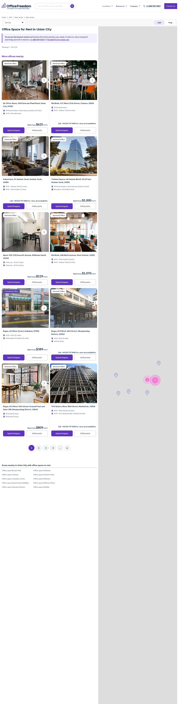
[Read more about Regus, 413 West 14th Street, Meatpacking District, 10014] (73, 347)
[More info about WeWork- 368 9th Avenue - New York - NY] (73, 250)
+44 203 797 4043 (69, 123)
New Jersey (19, 17)
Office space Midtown (41, 479)
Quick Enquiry (13, 130)
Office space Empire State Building (15, 483)
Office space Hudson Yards (43, 475)
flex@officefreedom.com (58, 40)
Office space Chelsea (10, 475)
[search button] (72, 6)
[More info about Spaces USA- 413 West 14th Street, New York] (73, 326)
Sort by (8, 22)
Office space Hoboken (42, 470)
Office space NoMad (41, 487)
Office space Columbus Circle (13, 479)
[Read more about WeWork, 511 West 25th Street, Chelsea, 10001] (73, 118)
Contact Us (170, 6)
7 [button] (147, 379)
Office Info (37, 130)
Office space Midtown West (44, 483)
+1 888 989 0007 (153, 6)
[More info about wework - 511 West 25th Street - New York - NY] (73, 98)
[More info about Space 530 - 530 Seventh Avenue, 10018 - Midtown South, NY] (25, 250)
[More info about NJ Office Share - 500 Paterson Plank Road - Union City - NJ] (25, 98)
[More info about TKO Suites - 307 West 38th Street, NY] (73, 401)
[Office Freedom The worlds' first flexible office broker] (16, 6)
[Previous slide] (6, 80)
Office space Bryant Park (11, 470)
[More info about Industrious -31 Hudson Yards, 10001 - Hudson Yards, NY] (25, 174)
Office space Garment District (13, 487)
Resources (120, 6)
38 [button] (155, 380)
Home (4, 17)
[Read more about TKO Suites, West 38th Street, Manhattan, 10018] (73, 421)
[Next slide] (44, 80)
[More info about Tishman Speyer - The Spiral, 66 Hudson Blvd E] (73, 174)
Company (134, 6)
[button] (159, 363)
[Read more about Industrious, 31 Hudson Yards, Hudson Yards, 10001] (25, 195)
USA (10, 17)
